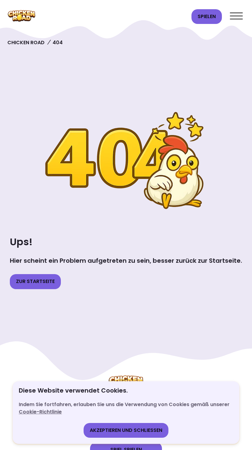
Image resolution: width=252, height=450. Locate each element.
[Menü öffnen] (236, 16)
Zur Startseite (35, 281)
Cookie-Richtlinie (40, 411)
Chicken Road (26, 42)
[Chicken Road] (96, 16)
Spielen (207, 16)
